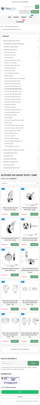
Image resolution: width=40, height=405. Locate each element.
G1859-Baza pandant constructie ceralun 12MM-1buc (10, 269)
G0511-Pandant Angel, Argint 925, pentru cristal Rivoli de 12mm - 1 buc (29, 302)
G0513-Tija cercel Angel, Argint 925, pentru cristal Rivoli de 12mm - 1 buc (10, 334)
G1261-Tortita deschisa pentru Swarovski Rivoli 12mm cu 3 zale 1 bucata (29, 270)
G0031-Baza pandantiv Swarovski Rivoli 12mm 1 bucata (10, 239)
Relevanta (4, 183)
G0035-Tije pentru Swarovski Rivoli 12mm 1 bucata (29, 208)
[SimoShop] (8, 9)
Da (34, 363)
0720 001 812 (17, 1)
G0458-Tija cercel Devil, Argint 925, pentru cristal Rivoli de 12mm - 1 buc (10, 302)
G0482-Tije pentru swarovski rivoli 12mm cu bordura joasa (29, 239)
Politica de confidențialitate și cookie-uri (27, 401)
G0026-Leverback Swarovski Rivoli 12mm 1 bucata (10, 208)
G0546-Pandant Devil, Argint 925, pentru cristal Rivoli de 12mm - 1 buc (30, 334)
